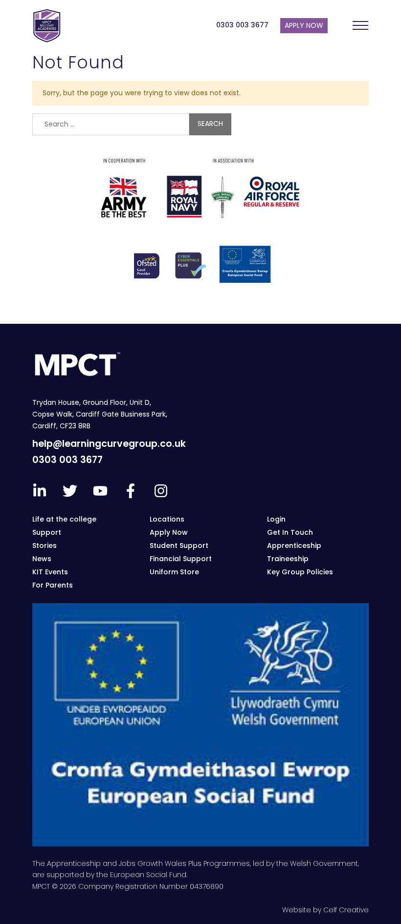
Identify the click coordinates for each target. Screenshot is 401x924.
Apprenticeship (294, 545)
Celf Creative (346, 910)
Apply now (304, 25)
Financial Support (181, 559)
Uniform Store (174, 572)
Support (46, 532)
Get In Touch (290, 532)
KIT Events (50, 572)
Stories (44, 545)
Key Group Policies (300, 572)
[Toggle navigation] (360, 25)
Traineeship (288, 559)
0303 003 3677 (242, 25)
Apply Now (169, 532)
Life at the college (64, 519)
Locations (167, 519)
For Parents (52, 585)
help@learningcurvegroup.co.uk (109, 443)
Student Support (179, 545)
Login (276, 519)
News (41, 559)
